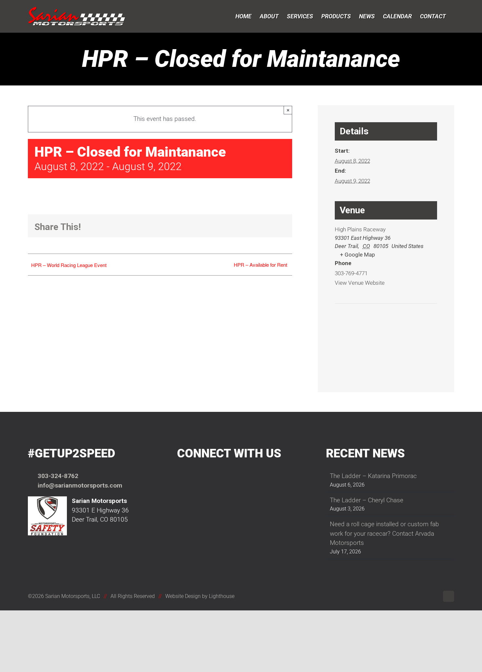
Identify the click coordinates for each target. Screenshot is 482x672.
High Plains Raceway (360, 229)
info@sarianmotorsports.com (80, 485)
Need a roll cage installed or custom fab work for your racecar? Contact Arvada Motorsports (384, 533)
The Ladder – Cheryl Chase (366, 500)
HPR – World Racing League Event (69, 264)
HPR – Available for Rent (260, 264)
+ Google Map (357, 254)
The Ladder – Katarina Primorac (373, 476)
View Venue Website (360, 282)
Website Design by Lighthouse (199, 596)
